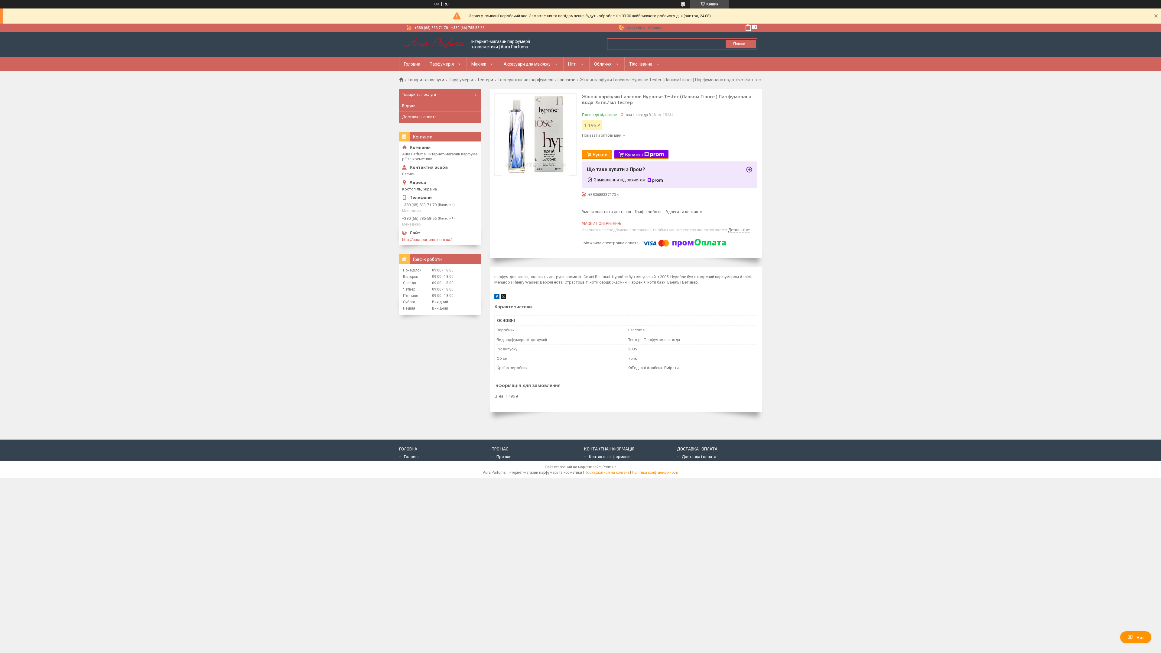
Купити (600, 154)
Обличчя (603, 64)
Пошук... (741, 44)
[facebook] (496, 297)
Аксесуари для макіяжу (527, 64)
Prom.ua (609, 467)
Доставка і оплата (419, 117)
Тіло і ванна (640, 64)
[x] (503, 297)
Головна (412, 64)
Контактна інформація (609, 456)
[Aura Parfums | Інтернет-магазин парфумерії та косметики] (434, 44)
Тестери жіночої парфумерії (525, 79)
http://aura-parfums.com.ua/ (427, 239)
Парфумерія (442, 64)
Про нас (503, 456)
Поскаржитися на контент (607, 472)
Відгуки (408, 105)
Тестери (485, 79)
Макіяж (478, 64)
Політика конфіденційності (655, 472)
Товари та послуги (426, 79)
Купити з (634, 154)
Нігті (572, 64)
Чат (1140, 637)
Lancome (566, 79)
